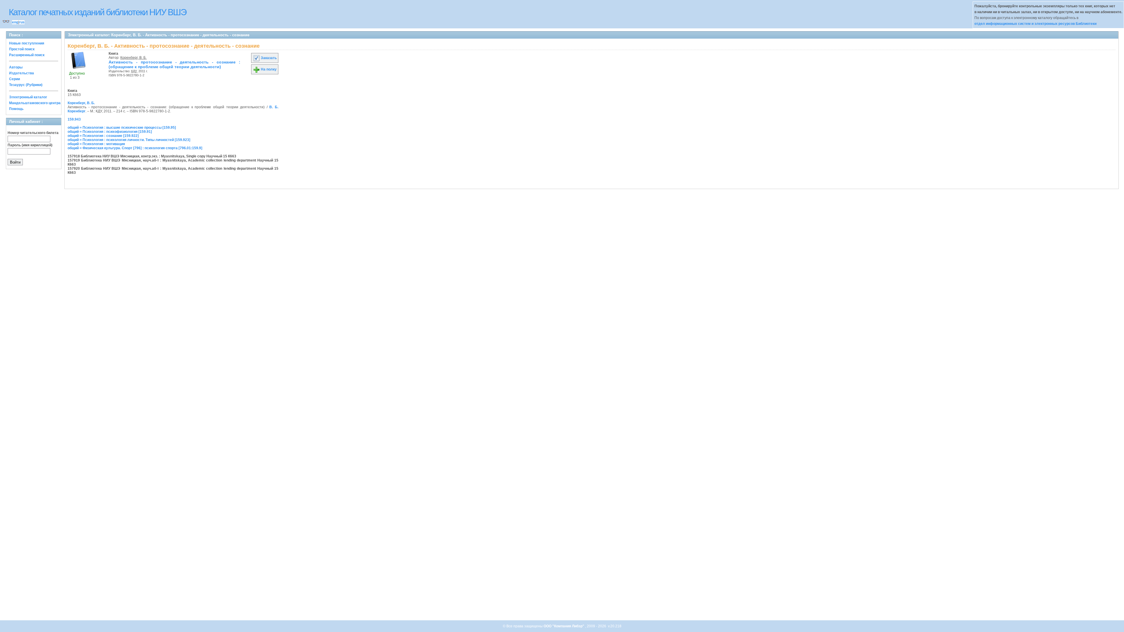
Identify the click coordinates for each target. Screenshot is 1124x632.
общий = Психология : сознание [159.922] (103, 136)
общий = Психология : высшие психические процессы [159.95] (122, 128)
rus (22, 22)
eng (15, 22)
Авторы (16, 67)
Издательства (21, 73)
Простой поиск (22, 49)
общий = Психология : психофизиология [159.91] (110, 132)
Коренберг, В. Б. (133, 58)
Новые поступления (26, 43)
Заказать (268, 58)
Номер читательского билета (33, 133)
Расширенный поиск (26, 55)
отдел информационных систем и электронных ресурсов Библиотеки (1035, 24)
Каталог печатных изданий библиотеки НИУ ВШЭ (97, 12)
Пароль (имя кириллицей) (30, 145)
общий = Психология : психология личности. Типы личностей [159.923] (129, 140)
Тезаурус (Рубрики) (25, 85)
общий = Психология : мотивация (96, 144)
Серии (14, 79)
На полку (268, 69)
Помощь (16, 109)
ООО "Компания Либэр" (564, 626)
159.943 (74, 119)
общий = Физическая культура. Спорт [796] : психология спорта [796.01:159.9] (135, 148)
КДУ (134, 71)
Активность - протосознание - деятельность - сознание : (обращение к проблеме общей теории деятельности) (174, 64)
